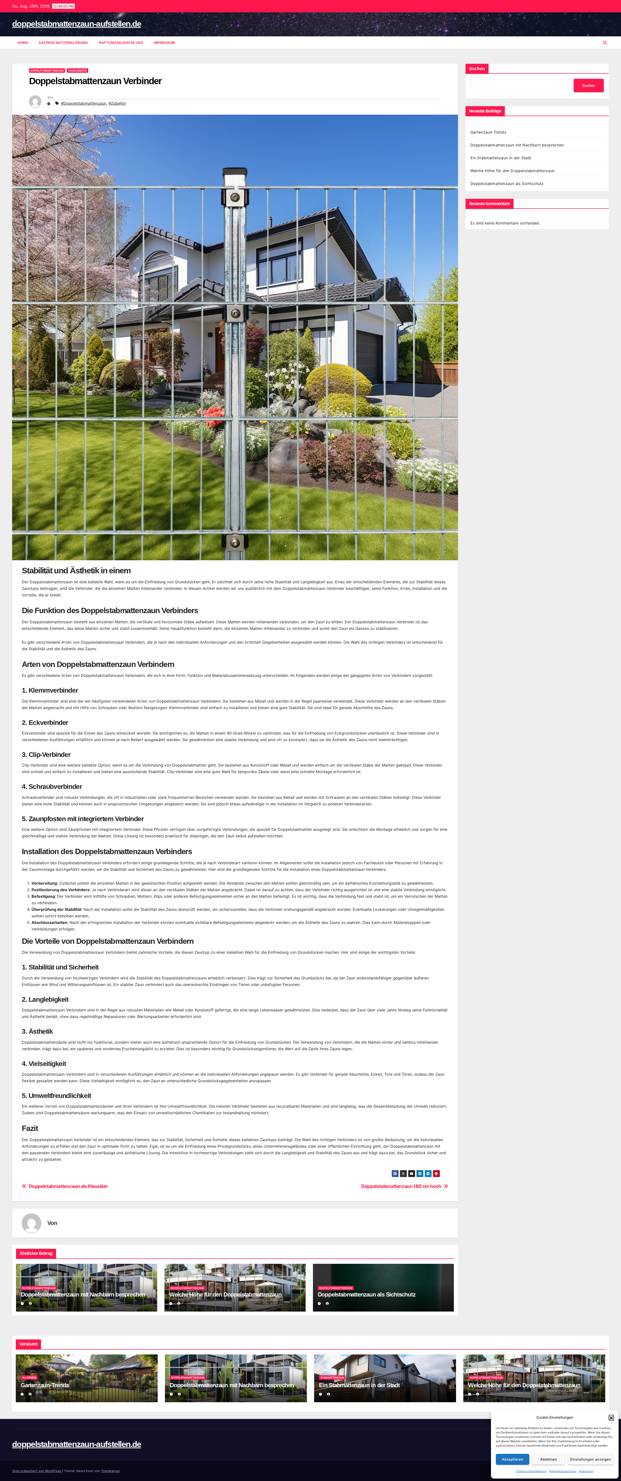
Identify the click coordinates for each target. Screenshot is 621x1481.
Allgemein (29, 1377)
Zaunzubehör (77, 70)
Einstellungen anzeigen (590, 1459)
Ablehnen (548, 1459)
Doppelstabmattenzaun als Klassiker (68, 1186)
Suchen (477, 68)
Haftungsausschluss (562, 1471)
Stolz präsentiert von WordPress (37, 1471)
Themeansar (110, 1471)
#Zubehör (117, 103)
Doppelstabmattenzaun (47, 70)
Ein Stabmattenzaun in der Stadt (500, 157)
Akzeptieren (512, 1459)
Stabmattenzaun (332, 1377)
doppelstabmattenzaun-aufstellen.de (76, 23)
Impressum (586, 1471)
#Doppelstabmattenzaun (83, 103)
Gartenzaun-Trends (488, 132)
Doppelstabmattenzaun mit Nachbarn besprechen (83, 1294)
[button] (611, 1417)
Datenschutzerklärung (531, 1471)
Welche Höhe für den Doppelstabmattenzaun (225, 1294)
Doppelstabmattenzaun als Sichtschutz (367, 1294)
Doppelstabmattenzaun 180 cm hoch (401, 1186)
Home (22, 43)
